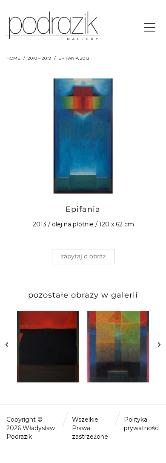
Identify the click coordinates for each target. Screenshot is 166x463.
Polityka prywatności (142, 424)
